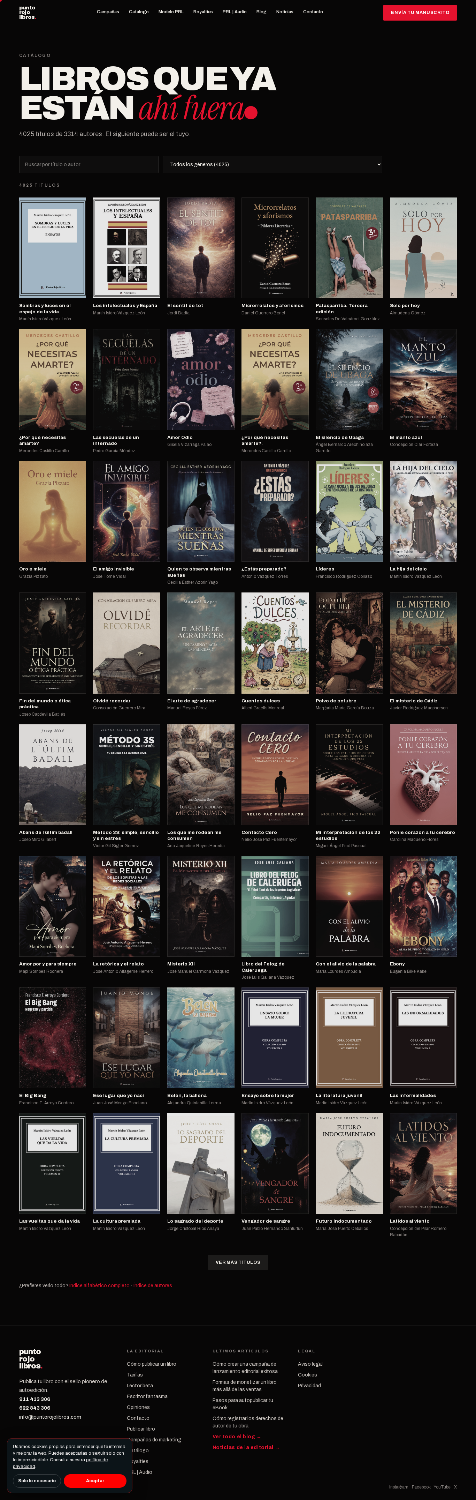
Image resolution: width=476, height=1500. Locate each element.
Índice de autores (152, 1285)
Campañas (108, 11)
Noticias (284, 11)
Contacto (313, 11)
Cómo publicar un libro (151, 1364)
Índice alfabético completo (99, 1285)
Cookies (307, 1375)
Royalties (203, 11)
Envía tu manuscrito (420, 12)
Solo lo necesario (37, 1480)
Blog (261, 11)
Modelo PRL (171, 11)
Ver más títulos (238, 1262)
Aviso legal (310, 1364)
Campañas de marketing (154, 1439)
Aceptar (95, 1480)
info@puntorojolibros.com (50, 1417)
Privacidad (309, 1385)
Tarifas (135, 1375)
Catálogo (139, 11)
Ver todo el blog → (237, 1436)
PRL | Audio (235, 11)
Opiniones (138, 1407)
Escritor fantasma (147, 1396)
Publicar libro (141, 1429)
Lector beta (140, 1385)
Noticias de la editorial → (246, 1447)
